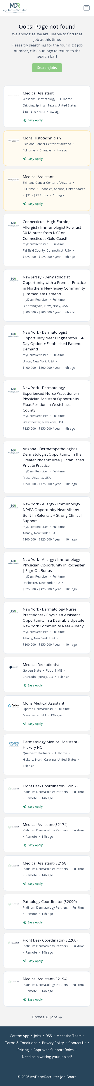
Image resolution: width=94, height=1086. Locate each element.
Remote (31, 798)
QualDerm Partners (36, 753)
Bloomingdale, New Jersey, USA (45, 306)
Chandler (46, 150)
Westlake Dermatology (39, 99)
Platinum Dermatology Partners (45, 792)
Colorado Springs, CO (38, 677)
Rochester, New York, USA (41, 583)
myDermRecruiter (35, 244)
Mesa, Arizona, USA (37, 477)
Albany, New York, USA (39, 533)
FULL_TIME (54, 670)
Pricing (23, 1049)
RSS (49, 1035)
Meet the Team (69, 1035)
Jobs (37, 1035)
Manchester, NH (34, 715)
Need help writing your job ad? (47, 1056)
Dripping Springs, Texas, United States (50, 105)
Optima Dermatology (38, 709)
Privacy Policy (53, 1042)
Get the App (19, 1035)
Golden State (32, 670)
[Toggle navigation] (86, 8)
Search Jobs (47, 67)
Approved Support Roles (53, 1049)
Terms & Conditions (21, 1042)
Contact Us (77, 1042)
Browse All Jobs (45, 1017)
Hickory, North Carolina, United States (50, 759)
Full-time (66, 99)
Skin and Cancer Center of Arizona (47, 144)
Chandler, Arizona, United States (62, 189)
